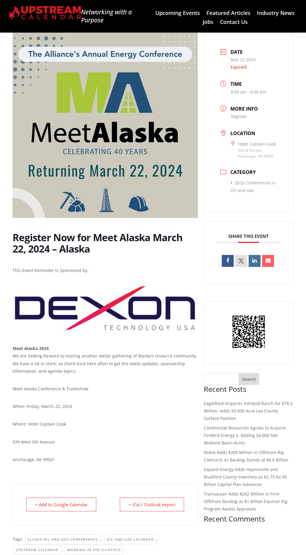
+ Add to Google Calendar (61, 504)
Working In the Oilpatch (94, 550)
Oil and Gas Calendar (130, 539)
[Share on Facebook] (228, 261)
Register (239, 116)
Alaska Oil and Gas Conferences (62, 539)
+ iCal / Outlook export (151, 504)
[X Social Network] (241, 261)
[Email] (268, 261)
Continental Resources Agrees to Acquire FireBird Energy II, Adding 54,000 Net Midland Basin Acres (245, 435)
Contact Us (234, 22)
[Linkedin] (255, 261)
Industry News (276, 13)
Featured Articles (228, 13)
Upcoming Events (177, 13)
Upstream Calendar (37, 550)
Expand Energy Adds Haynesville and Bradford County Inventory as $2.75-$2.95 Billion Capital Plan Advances (245, 477)
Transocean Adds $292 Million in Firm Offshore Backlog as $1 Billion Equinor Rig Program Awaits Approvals (245, 501)
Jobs (208, 22)
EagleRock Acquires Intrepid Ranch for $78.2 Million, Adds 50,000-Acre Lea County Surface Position (248, 410)
